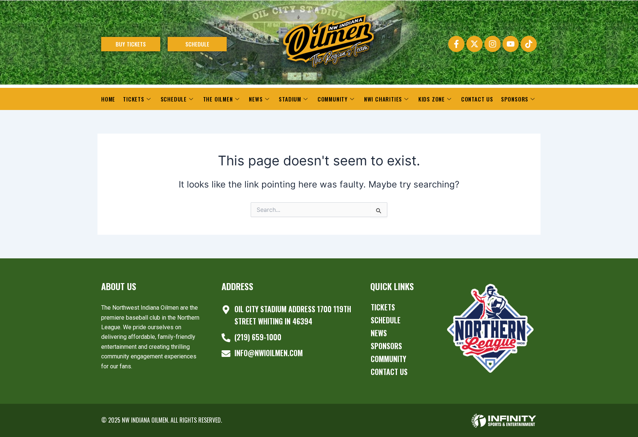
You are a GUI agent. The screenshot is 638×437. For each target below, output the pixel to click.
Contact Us (477, 99)
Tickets (133, 99)
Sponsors (514, 99)
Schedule (174, 99)
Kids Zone (431, 99)
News (256, 99)
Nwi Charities (383, 99)
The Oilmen (218, 99)
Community (333, 99)
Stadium (290, 99)
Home (108, 99)
